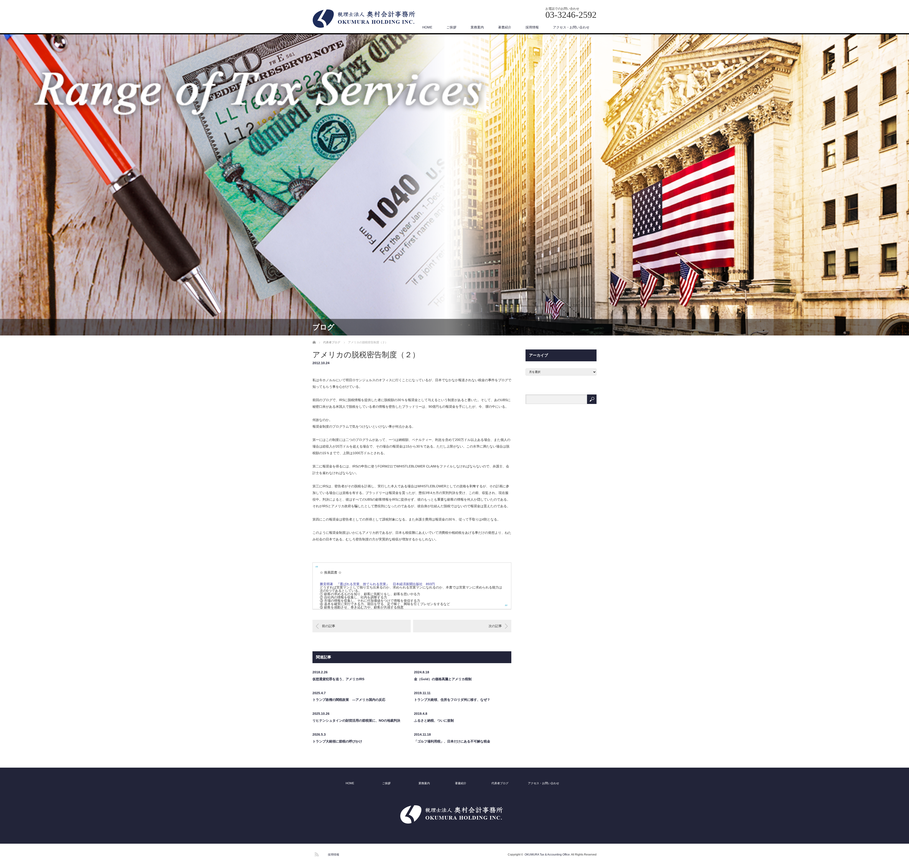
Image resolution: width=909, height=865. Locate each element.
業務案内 (477, 27)
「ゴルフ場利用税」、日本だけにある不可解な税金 (452, 741)
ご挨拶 (451, 27)
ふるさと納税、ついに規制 (434, 720)
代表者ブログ (499, 783)
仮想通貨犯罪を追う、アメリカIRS (338, 679)
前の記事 (328, 626)
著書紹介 (504, 27)
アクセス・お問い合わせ (571, 27)
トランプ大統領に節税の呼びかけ (337, 741)
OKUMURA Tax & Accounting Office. (547, 854)
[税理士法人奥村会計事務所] (367, 19)
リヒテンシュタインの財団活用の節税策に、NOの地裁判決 (356, 720)
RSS (316, 853)
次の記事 (495, 626)
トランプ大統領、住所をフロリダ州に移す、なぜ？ (452, 700)
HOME (427, 27)
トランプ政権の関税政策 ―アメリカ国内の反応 (348, 700)
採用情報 (532, 27)
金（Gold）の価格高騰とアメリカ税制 (443, 679)
